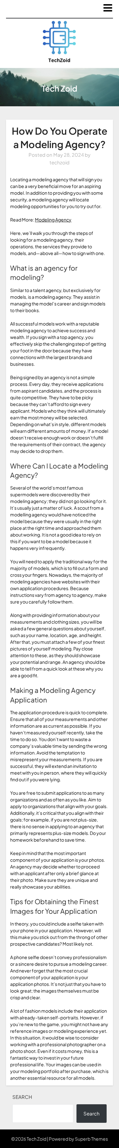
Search (22, 1097)
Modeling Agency (53, 219)
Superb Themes (91, 1139)
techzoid (59, 162)
